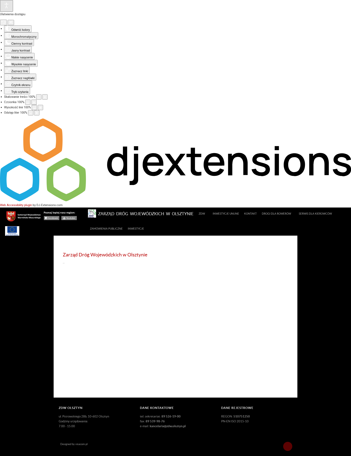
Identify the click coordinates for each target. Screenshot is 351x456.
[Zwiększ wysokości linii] (40, 107)
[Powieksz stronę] (45, 97)
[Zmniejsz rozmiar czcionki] (27, 102)
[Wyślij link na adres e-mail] (287, 262)
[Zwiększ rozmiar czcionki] (34, 102)
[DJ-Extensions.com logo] (175, 200)
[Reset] (3, 22)
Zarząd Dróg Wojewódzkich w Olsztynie (105, 254)
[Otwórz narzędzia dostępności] (6, 6)
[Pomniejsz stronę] (38, 97)
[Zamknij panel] (11, 22)
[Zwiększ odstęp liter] (36, 112)
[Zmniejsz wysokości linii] (34, 107)
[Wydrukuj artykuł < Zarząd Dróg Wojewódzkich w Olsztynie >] (282, 262)
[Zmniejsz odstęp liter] (30, 112)
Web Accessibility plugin (16, 205)
